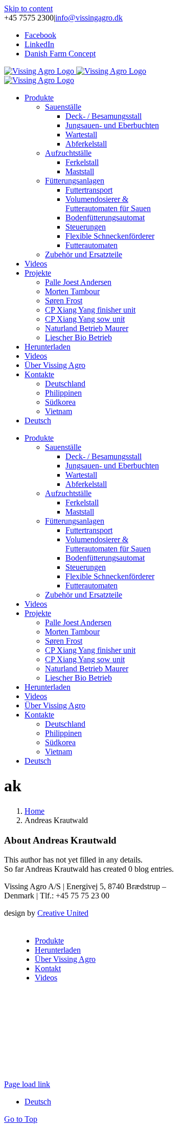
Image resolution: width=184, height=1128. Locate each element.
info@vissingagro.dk (89, 17)
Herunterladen (58, 950)
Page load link (27, 1084)
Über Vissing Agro (65, 959)
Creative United (62, 913)
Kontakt (48, 968)
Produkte (49, 940)
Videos (46, 977)
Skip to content (28, 8)
